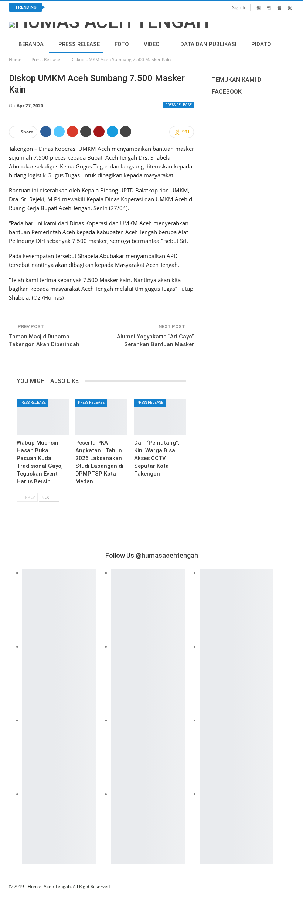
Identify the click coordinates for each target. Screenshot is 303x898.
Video (152, 44)
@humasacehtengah (167, 555)
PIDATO (261, 44)
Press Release (79, 44)
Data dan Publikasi (208, 44)
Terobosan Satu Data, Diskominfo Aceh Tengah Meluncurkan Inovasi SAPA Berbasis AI (156, 7)
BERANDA (31, 44)
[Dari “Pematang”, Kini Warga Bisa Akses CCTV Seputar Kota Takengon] (160, 417)
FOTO (122, 44)
